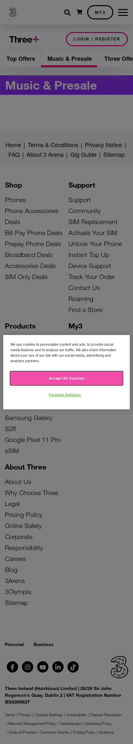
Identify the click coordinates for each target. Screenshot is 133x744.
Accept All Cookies (66, 378)
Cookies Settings (65, 394)
